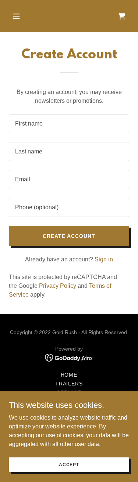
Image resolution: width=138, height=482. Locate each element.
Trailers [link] (69, 384)
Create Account (69, 236)
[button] (22, 16)
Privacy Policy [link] (57, 286)
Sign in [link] (104, 259)
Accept (69, 464)
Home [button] (69, 375)
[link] (69, 357)
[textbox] (69, 123)
